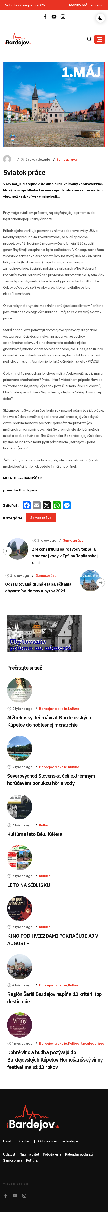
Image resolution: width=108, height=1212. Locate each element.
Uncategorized (92, 1043)
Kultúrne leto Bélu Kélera (34, 834)
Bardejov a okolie (53, 708)
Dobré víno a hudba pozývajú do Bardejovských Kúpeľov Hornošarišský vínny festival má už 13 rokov (54, 1059)
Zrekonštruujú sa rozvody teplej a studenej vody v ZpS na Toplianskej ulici (65, 556)
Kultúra (73, 708)
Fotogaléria (52, 1154)
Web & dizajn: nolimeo (15, 1183)
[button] (99, 39)
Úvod (7, 1141)
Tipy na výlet (29, 1154)
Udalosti (9, 1154)
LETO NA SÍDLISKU (28, 885)
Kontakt (25, 1141)
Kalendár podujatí (79, 1154)
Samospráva (66, 159)
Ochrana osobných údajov (58, 1141)
